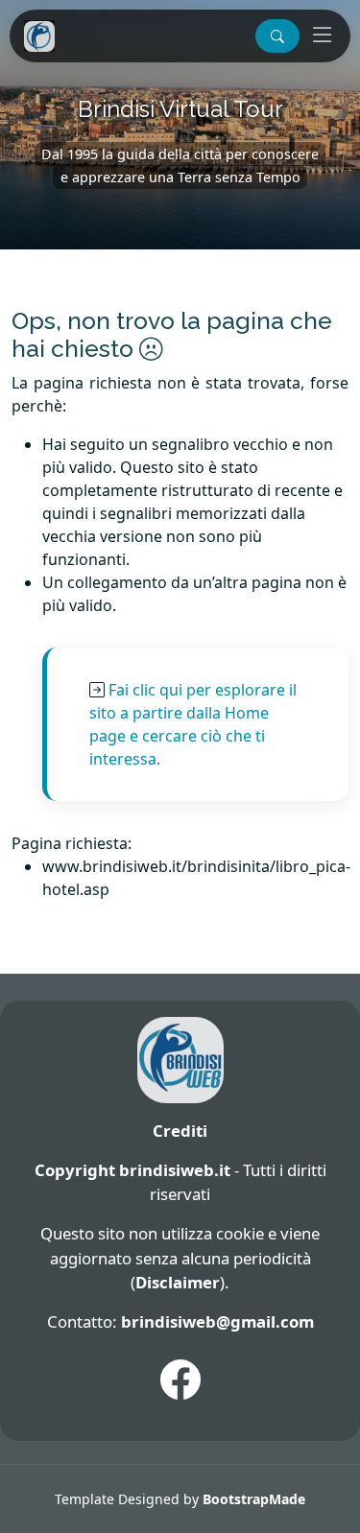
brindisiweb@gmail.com (217, 1321)
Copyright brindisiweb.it (132, 1170)
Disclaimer (177, 1282)
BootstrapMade (254, 1499)
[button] (277, 36)
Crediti (180, 1131)
